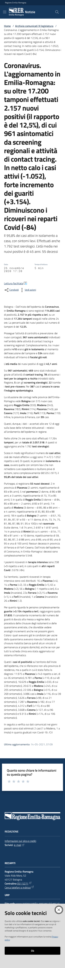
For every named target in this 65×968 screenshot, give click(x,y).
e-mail (17, 845)
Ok (32, 951)
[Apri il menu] (5, 12)
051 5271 (22, 884)
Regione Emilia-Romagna (15, 2)
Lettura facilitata (13, 283)
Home (7, 26)
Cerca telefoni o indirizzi (18, 888)
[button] (57, 12)
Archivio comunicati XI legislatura (34, 26)
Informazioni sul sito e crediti (20, 841)
